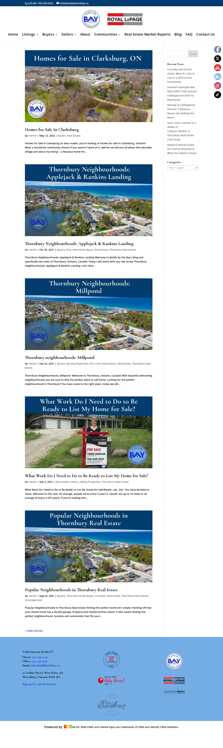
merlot (33, 135)
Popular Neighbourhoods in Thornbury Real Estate (71, 589)
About (85, 35)
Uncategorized (33, 600)
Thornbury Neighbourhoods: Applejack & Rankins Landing (79, 243)
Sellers (67, 35)
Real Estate (73, 135)
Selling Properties (90, 481)
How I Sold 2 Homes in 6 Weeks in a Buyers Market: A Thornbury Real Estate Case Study (181, 131)
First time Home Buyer (79, 249)
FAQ (189, 35)
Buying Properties (77, 363)
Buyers (48, 35)
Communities (105, 35)
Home (13, 35)
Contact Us (205, 35)
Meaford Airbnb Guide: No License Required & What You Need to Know (181, 149)
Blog (178, 35)
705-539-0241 (40, 657)
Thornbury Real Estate (122, 249)
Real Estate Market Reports (147, 35)
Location (100, 595)
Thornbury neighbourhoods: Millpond (59, 357)
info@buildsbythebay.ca (45, 665)
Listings (28, 35)
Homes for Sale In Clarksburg (52, 129)
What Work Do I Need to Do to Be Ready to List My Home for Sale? (86, 475)
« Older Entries (34, 630)
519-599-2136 (39, 661)
